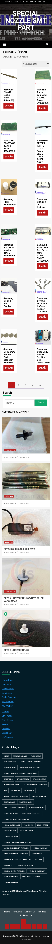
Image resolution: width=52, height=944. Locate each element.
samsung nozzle (11, 836)
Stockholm (7, 732)
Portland (6, 728)
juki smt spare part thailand (16, 796)
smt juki (38, 859)
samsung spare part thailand (16, 848)
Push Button (42, 825)
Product (42, 911)
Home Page (7, 680)
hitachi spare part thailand (35, 785)
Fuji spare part (10, 767)
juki (5, 790)
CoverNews (40, 935)
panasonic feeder (11, 813)
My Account (8, 701)
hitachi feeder (23, 779)
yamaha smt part (11, 877)
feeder (6, 756)
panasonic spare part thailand (17, 819)
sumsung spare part (37, 871)
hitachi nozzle (39, 779)
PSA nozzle (28, 825)
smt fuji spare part (41, 848)
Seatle (5, 724)
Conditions (7, 692)
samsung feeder (26, 831)
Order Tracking (9, 697)
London (5, 711)
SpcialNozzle (26, 915)
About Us (6, 684)
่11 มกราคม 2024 (23, 553)
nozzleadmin (10, 458)
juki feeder (15, 790)
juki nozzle (29, 790)
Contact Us (30, 911)
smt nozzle (9, 865)
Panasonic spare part (31, 813)
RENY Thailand (10, 831)
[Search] (47, 44)
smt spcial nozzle (25, 865)
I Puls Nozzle (10, 450)
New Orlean (7, 720)
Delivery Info (8, 688)
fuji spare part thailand (30, 767)
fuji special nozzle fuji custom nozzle (20, 773)
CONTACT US (18, 1)
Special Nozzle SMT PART (26, 20)
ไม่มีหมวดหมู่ (9, 496)
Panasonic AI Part (36, 808)
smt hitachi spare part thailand (17, 859)
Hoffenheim (7, 737)
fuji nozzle (36, 756)
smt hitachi (37, 854)
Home (7, 1)
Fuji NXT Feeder (10, 762)
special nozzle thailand (14, 871)
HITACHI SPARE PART (11, 785)
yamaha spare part (11, 882)
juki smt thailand (39, 796)
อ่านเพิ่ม (9, 105)
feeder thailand (20, 756)
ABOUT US (31, 1)
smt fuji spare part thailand (16, 854)
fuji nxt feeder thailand (30, 762)
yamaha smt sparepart (31, 877)
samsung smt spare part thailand (18, 842)
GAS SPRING (8, 779)
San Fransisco (8, 715)
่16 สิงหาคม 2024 (23, 458)
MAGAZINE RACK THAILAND (14, 808)
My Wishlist (7, 705)
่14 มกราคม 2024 (23, 504)
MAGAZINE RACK (25, 802)
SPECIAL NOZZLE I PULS (16, 650)
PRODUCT (43, 1)
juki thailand (9, 802)
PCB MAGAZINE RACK (12, 825)
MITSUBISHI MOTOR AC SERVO (19, 549)
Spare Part (9, 542)
